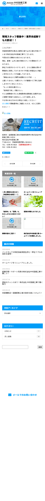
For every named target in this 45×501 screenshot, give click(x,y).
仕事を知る (22, 413)
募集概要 (22, 444)
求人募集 (21, 336)
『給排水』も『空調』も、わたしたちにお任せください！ (11, 214)
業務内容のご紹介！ (9, 233)
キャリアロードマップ (22, 429)
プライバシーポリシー (22, 487)
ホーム (22, 408)
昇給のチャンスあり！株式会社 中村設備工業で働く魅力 (22, 283)
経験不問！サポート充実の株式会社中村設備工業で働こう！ (22, 272)
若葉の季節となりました (32, 211)
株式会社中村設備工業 (22, 465)
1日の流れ (22, 434)
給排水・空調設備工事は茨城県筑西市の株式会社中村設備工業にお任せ (22, 484)
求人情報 (5, 103)
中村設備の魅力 (22, 418)
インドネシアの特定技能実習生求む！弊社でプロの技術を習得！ (22, 253)
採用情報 (22, 424)
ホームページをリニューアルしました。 (18, 262)
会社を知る (22, 454)
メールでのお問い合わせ (24, 394)
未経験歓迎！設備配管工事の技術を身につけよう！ (22, 292)
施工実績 (22, 449)
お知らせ (14, 43)
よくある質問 (22, 439)
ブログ (22, 460)
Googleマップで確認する (22, 474)
